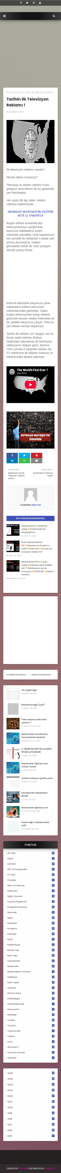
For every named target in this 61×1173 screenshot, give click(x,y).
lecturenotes (31, 960)
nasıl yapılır (31, 982)
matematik (31, 966)
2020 (31, 1107)
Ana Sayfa (12, 92)
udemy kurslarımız (41, 674)
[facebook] (21, 3)
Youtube (31, 880)
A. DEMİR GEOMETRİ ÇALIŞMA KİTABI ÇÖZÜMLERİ (36, 750)
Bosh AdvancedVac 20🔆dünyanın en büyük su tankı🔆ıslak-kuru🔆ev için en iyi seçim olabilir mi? (36, 547)
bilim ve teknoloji (31, 885)
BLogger (23, 1168)
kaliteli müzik (31, 944)
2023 (31, 1090)
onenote (31, 987)
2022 (31, 1096)
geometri (31, 912)
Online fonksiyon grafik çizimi (37, 778)
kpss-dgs (31, 955)
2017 (31, 1124)
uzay (31, 1041)
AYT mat (31, 853)
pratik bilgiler (31, 998)
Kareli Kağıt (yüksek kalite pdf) (35, 824)
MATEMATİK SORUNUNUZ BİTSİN (34, 794)
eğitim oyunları (31, 896)
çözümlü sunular (31, 1052)
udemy (31, 1036)
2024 (31, 1084)
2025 (31, 1078)
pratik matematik (31, 1004)
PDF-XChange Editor (31, 869)
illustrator (31, 923)
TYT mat (31, 874)
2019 (31, 1113)
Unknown (36, 505)
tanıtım (31, 1020)
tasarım (31, 1025)
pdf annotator (31, 993)
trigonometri (31, 1031)
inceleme (31, 928)
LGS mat (31, 864)
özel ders (31, 1057)
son (21, 92)
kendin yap (31, 950)
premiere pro (31, 1009)
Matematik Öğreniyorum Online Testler (34, 765)
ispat (31, 939)
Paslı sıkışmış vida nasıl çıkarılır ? (34, 721)
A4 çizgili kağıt (29, 690)
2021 (31, 1101)
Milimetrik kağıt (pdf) (33, 704)
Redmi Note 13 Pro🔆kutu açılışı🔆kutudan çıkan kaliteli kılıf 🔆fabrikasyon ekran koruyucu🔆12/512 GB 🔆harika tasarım (37, 568)
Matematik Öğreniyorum (34, 807)
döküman (31, 890)
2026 (31, 1073)
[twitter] (27, 3)
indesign (31, 934)
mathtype (31, 977)
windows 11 (31, 1047)
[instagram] (34, 3)
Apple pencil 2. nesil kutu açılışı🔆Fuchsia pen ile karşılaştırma (34, 529)
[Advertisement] (30, 52)
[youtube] (40, 3)
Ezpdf (31, 858)
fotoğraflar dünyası (31, 907)
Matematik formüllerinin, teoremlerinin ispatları (34, 736)
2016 (31, 1130)
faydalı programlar (31, 901)
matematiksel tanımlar (31, 971)
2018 (31, 1119)
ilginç (31, 917)
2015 (31, 1136)
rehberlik (31, 1014)
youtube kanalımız (16, 674)
